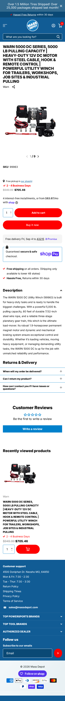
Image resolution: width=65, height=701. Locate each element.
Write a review (32, 429)
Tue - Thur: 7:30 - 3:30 (16, 581)
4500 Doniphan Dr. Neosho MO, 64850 (26, 571)
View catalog (5, 25)
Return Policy (10, 586)
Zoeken (58, 36)
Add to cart (38, 212)
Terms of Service (13, 600)
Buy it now (32, 224)
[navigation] (38, 156)
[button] (11, 209)
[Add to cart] (28, 549)
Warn (6, 86)
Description (12, 290)
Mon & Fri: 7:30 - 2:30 (16, 576)
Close (61, 6)
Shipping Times (12, 591)
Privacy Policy (11, 596)
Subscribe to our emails (17, 645)
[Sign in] (53, 25)
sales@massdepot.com (23, 607)
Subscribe (58, 653)
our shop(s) (26, 181)
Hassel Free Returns (17, 14)
